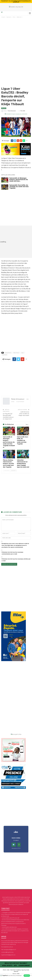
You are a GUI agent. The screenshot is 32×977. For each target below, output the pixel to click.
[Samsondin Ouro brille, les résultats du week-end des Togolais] (4, 187)
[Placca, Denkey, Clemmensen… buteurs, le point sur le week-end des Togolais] (9, 454)
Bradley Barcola (8, 352)
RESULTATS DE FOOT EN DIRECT (16, 963)
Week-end (4, 108)
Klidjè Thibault (16, 352)
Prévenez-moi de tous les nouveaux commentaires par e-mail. (12, 553)
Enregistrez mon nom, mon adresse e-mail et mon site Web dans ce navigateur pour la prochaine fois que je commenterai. (15, 545)
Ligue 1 (22, 352)
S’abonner (26, 975)
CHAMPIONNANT (24, 965)
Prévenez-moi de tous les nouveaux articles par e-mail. (16, 559)
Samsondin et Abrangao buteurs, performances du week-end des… (18, 179)
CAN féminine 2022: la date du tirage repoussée (24, 413)
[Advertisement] (16, 35)
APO (15, 965)
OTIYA (18, 973)
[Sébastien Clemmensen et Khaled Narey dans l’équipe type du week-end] (23, 454)
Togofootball (4, 354)
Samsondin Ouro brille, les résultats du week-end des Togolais (19, 186)
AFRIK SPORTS (7, 965)
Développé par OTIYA (16, 848)
